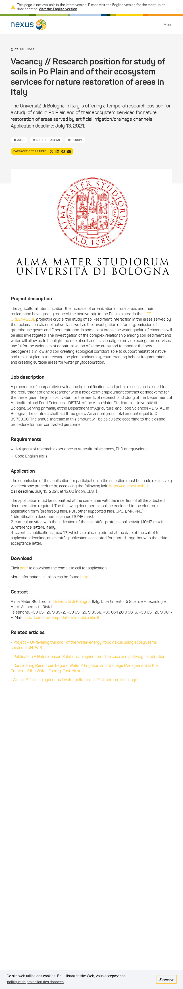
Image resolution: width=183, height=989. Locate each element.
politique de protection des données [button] (35, 982)
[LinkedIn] (57, 151)
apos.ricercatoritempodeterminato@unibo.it (61, 617)
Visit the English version (58, 9)
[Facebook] (63, 151)
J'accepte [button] (166, 979)
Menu (168, 25)
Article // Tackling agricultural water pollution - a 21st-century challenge (75, 679)
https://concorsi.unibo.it (129, 486)
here (24, 568)
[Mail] (69, 151)
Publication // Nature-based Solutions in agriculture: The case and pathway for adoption (89, 656)
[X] (51, 151)
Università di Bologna (71, 601)
